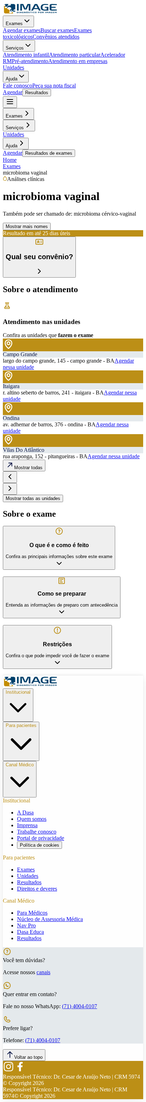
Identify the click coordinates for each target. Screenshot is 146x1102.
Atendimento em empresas (77, 61)
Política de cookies (39, 845)
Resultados (36, 92)
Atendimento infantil (26, 55)
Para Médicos (32, 913)
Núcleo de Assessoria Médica (50, 919)
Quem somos (31, 819)
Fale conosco (17, 86)
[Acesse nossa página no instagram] (8, 1070)
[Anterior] (10, 477)
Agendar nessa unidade (114, 456)
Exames (14, 23)
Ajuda (11, 78)
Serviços (15, 48)
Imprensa (27, 825)
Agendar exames (21, 30)
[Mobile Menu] (10, 102)
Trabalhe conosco (36, 832)
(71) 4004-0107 (79, 1006)
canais (43, 972)
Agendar (12, 92)
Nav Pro (26, 925)
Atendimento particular (74, 55)
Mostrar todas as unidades (33, 498)
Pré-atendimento (30, 61)
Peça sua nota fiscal (54, 86)
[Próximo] (10, 489)
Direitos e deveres (37, 889)
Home (10, 160)
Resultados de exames (48, 153)
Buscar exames (57, 30)
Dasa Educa (30, 932)
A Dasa (25, 813)
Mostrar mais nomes (27, 226)
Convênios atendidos (56, 37)
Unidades (13, 67)
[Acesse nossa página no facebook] (20, 1070)
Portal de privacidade (40, 838)
